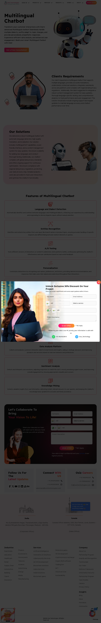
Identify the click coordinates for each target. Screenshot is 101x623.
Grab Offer (66, 326)
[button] (48, 303)
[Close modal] (99, 282)
